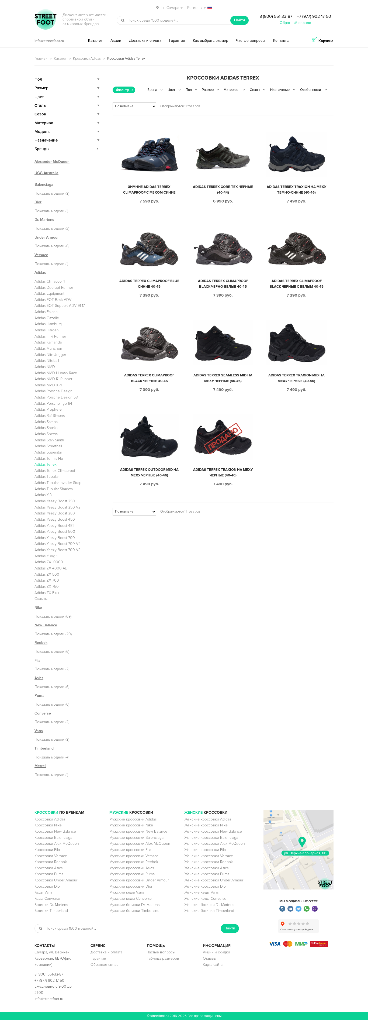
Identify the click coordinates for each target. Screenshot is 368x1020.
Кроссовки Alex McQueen (56, 843)
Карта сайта (213, 964)
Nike (38, 607)
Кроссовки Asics (48, 868)
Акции (115, 40)
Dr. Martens (44, 219)
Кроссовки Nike (48, 825)
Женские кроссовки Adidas (207, 819)
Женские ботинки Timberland (209, 910)
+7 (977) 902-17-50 (314, 16)
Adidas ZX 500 (46, 574)
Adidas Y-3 (43, 495)
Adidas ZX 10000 (48, 562)
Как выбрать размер (210, 40)
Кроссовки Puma (48, 874)
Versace (41, 255)
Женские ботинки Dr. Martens (209, 904)
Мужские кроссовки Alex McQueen (139, 843)
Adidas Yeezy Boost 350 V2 (57, 507)
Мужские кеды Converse (130, 898)
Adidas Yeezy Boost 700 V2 (57, 543)
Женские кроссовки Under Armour (213, 880)
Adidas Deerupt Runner (53, 287)
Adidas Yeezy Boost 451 (54, 525)
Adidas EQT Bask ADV (52, 299)
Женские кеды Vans (201, 892)
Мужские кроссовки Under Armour (139, 880)
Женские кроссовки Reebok (208, 862)
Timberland (44, 748)
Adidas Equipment (49, 293)
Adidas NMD (44, 367)
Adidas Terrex (45, 464)
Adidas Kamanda (48, 342)
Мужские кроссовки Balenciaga (136, 837)
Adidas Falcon (46, 312)
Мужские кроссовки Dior (130, 886)
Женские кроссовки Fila (205, 849)
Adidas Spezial (46, 434)
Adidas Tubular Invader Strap (57, 482)
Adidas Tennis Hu (48, 458)
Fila (37, 660)
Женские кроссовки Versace (208, 856)
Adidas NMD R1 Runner (53, 379)
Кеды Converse (47, 898)
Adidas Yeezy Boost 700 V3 (57, 550)
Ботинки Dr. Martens (51, 904)
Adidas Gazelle (46, 318)
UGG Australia (46, 173)
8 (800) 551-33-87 (275, 16)
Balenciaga (43, 184)
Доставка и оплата (145, 40)
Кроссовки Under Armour (55, 880)
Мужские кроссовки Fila (130, 849)
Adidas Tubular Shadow (53, 489)
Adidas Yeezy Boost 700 (54, 537)
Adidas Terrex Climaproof (54, 470)
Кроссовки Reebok (50, 862)
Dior (37, 202)
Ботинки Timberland (51, 910)
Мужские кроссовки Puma (132, 874)
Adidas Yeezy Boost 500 (54, 531)
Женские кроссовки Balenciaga (211, 837)
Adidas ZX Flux (46, 592)
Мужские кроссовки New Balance (138, 831)
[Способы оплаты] (298, 945)
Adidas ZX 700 (46, 580)
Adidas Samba (46, 422)
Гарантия (177, 40)
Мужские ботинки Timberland (134, 910)
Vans (38, 731)
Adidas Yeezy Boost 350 (54, 501)
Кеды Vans (43, 892)
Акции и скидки (216, 952)
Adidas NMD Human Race (55, 373)
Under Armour (46, 237)
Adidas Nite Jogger (50, 354)
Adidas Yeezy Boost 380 (54, 513)
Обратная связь (104, 964)
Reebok (40, 642)
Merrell (40, 766)
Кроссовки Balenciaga (53, 837)
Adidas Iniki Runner (50, 336)
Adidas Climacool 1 (49, 281)
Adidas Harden (46, 330)
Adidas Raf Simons (49, 415)
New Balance (45, 625)
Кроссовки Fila (47, 849)
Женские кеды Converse (205, 898)
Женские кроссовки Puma (206, 874)
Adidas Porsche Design (53, 391)
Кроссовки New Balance (55, 831)
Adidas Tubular (46, 476)
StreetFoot (45, 20)
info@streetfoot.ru (49, 41)
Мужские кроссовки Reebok (133, 862)
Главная (40, 58)
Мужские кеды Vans (126, 892)
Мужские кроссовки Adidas (133, 819)
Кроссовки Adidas (87, 58)
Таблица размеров (163, 958)
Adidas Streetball (48, 446)
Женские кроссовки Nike (206, 825)
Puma (39, 695)
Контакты (281, 40)
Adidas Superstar (48, 452)
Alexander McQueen (52, 161)
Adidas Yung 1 (45, 556)
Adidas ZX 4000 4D (51, 568)
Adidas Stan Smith (49, 440)
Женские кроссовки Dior (205, 886)
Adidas (40, 272)
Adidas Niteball (46, 360)
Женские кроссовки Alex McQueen (214, 843)
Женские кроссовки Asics (206, 868)
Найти (239, 20)
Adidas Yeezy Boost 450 (54, 519)
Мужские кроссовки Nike (131, 825)
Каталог (95, 40)
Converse (42, 713)
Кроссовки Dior (47, 886)
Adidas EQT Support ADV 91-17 (59, 305)
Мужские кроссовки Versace (133, 856)
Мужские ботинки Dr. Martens (134, 904)
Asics (38, 678)
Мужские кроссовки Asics (131, 868)
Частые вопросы (250, 40)
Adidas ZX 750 (46, 586)
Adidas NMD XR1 (48, 385)
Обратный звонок (295, 22)
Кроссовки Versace (50, 856)
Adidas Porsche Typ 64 (53, 403)
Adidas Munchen (48, 348)
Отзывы (210, 958)
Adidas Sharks (45, 427)
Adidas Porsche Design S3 (56, 397)
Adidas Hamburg (48, 324)
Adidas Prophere (48, 409)
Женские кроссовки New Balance (213, 831)
